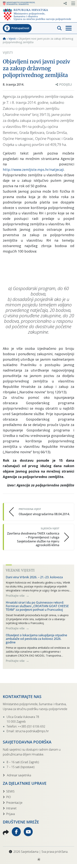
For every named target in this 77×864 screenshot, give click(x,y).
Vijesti (12, 38)
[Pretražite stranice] (59, 28)
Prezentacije (14, 803)
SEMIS (10, 791)
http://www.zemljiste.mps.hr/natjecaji (33, 169)
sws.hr (39, 859)
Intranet (11, 808)
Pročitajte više (15, 595)
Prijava (10, 814)
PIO (8, 797)
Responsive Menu (65, 3)
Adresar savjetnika (18, 775)
